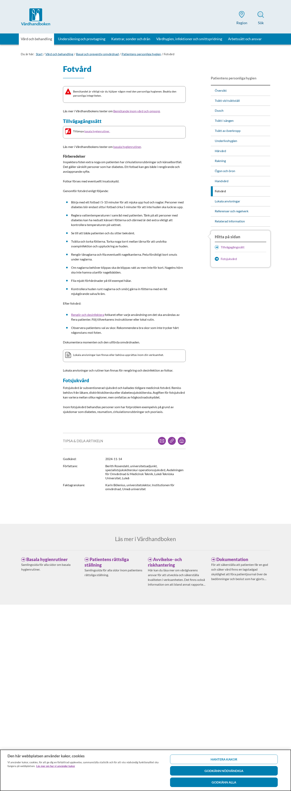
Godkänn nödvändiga (223, 771)
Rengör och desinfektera (87, 314)
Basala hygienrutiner (47, 559)
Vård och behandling (59, 54)
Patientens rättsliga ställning (107, 562)
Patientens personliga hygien (141, 54)
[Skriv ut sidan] (182, 441)
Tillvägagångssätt (232, 247)
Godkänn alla (224, 782)
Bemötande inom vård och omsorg (136, 111)
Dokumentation (232, 559)
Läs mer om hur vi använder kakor (55, 766)
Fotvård (169, 54)
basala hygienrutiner (97, 131)
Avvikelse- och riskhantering (165, 562)
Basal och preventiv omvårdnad (97, 54)
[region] (145, 770)
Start (39, 54)
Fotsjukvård (229, 259)
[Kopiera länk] (172, 441)
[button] (241, 19)
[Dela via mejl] (162, 441)
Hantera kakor (224, 759)
